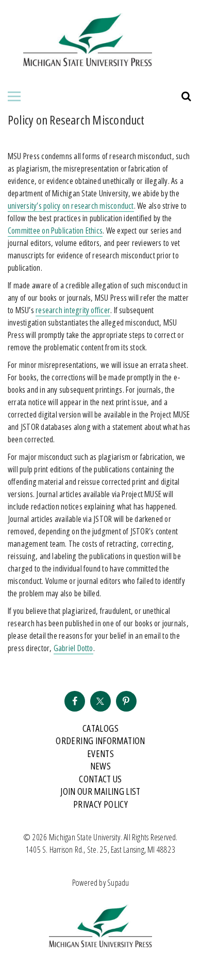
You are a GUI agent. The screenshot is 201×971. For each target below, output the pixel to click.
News (100, 766)
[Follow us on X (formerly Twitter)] (100, 701)
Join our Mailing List (100, 791)
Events (100, 753)
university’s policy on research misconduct (71, 205)
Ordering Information (100, 740)
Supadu (118, 882)
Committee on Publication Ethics (55, 230)
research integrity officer (73, 310)
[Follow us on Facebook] (74, 701)
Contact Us (100, 779)
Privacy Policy (100, 804)
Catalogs (100, 728)
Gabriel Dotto (73, 648)
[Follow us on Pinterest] (126, 701)
